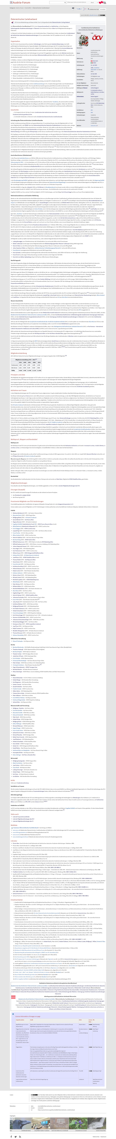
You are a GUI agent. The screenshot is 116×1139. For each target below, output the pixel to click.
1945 (95, 74)
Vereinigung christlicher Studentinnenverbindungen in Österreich (67, 317)
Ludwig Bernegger (17, 241)
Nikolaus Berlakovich (18, 513)
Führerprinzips (33, 131)
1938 (92, 67)
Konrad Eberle (28, 222)
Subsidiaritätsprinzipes (58, 44)
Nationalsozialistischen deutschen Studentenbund (77, 131)
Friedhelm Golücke (18, 872)
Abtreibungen (76, 797)
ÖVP (29, 802)
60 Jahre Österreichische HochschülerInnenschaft (47, 913)
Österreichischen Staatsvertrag (83, 295)
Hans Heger (16, 548)
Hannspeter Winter (18, 752)
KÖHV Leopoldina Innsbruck (33, 624)
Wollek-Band (65, 324)
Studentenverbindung (23, 783)
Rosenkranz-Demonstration (40, 225)
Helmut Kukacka (17, 568)
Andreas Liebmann (18, 573)
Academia (55, 102)
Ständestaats (81, 169)
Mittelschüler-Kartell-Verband (51, 312)
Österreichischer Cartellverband (65, 999)
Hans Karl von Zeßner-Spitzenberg (22, 257)
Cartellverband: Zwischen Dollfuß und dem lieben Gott (29, 970)
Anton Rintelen (39, 209)
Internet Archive (82, 913)
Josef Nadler (93, 209)
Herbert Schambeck (18, 611)
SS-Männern (40, 187)
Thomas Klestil (17, 559)
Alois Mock (65, 297)
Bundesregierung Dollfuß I (21, 180)
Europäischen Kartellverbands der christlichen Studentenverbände (47, 321)
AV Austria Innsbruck (18, 405)
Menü (92, 2)
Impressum (103, 1136)
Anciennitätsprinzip (67, 48)
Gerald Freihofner (17, 686)
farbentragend (94, 96)
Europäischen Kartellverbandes (82, 429)
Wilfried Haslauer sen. (18, 542)
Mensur (85, 88)
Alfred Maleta (16, 582)
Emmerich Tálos (101, 941)
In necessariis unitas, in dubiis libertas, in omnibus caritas (97, 92)
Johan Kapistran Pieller (19, 248)
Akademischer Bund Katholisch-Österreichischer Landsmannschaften (29, 986)
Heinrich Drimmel (29, 177)
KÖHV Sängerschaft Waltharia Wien (34, 553)
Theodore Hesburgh (18, 649)
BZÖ (36, 341)
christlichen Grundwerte (82, 386)
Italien (94, 63)
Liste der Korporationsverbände (21, 817)
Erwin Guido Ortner (18, 730)
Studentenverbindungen (26, 28)
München (70, 336)
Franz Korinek (16, 564)
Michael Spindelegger (18, 622)
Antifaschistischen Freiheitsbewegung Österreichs (48, 248)
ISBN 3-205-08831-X (56, 867)
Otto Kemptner (24, 171)
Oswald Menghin (44, 202)
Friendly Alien (27, 1130)
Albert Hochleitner (17, 763)
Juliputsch (29, 187)
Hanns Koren (16, 562)
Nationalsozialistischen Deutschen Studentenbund (47, 125)
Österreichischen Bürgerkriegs (57, 182)
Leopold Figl (46, 295)
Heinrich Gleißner (17, 537)
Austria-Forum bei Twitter (15, 1136)
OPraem (21, 656)
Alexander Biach (17, 515)
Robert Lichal (16, 571)
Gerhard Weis (16, 702)
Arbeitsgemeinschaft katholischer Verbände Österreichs (68, 326)
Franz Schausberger (18, 613)
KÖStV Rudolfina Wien (75, 479)
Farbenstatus (80, 96)
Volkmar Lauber (81, 941)
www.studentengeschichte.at (20, 837)
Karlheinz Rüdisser (18, 604)
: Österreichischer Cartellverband (25, 828)
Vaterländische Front (28, 524)
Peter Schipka (16, 663)
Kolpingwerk (33, 1005)
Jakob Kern (16, 656)
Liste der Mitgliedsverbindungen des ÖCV (69, 486)
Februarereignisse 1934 (17, 162)
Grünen (37, 802)
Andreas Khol (16, 555)
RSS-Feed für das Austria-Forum (20, 1136)
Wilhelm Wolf (65, 202)
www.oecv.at (94, 125)
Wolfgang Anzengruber (19, 761)
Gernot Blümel (16, 520)
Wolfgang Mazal (17, 721)
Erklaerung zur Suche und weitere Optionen (76, 2)
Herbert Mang (16, 719)
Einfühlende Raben (44, 1130)
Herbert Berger (17, 680)
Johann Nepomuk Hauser (19, 546)
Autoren (92, 1095)
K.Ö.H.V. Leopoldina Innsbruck (49, 424)
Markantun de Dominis (71, 445)
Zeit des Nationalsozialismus (67, 218)
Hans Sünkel (16, 743)
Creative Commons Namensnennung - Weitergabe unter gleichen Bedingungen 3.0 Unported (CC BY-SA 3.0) (58, 1097)
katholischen (55, 26)
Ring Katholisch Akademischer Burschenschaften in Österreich (37, 990)
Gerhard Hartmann (18, 893)
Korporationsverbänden (17, 283)
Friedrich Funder (17, 689)
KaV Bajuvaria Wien (30, 559)
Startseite (11, 2)
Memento (63, 913)
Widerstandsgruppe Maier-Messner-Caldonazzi (57, 243)
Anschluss (19, 214)
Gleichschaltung (15, 131)
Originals (50, 959)
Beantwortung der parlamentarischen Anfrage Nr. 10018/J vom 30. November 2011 (36, 952)
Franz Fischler (16, 533)
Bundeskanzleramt (51, 187)
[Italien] (92, 63)
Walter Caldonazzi (17, 243)
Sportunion (98, 1003)
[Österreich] (91, 61)
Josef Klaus (16, 297)
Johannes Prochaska (18, 597)
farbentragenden (15, 28)
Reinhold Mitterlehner (18, 588)
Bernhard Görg (17, 539)
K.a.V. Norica (26, 396)
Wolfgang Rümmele (18, 606)
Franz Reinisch (16, 250)
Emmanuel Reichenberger (19, 660)
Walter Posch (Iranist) (18, 737)
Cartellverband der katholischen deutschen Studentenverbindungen (66, 986)
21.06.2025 (86, 1095)
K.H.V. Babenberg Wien (93, 418)
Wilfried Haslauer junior (19, 544)
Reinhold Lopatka (17, 579)
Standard (58, 972)
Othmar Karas (16, 553)
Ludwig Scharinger (18, 770)
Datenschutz (96, 1136)
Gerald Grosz (55, 341)
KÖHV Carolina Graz (30, 528)
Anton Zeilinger (17, 755)
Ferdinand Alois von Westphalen (21, 750)
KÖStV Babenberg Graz (33, 579)
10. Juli (92, 65)
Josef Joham (16, 765)
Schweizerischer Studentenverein (88, 990)
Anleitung (39, 961)
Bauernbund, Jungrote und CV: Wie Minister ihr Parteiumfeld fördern (33, 948)
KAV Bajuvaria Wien (40, 333)
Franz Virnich (16, 255)
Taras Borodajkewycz (78, 229)
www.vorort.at (16, 834)
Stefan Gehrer (16, 691)
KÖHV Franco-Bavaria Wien (45, 524)
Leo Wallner (16, 776)
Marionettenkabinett (94, 200)
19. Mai (92, 74)
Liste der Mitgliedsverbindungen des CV (23, 821)
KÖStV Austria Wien (30, 539)
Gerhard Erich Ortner (18, 732)
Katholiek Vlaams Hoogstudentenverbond (30, 317)
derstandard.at (73, 965)
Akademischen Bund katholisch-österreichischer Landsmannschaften (29, 315)
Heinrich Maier (17, 246)
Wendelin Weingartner (19, 631)
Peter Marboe (16, 584)
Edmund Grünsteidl (18, 715)
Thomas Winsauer (17, 633)
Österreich (95, 61)
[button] (79, 9)
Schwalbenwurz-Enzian (99, 1130)
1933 (96, 65)
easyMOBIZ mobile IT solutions (60, 1130)
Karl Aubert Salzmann (18, 608)
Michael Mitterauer (18, 726)
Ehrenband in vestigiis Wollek (22, 495)
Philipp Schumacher (18, 456)
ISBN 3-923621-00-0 (71, 872)
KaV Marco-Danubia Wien (56, 333)
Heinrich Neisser (17, 595)
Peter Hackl (16, 717)
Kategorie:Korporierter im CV (65, 504)
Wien (53, 28)
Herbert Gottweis (63, 941)
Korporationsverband (43, 26)
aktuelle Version (93, 15)
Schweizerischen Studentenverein (45, 286)
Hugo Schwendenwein (19, 667)
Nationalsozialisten (54, 214)
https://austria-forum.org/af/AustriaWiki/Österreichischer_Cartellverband (56, 1110)
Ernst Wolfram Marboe (19, 697)
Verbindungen (37, 44)
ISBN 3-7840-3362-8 (77, 893)
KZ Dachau (98, 220)
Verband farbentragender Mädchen (67, 992)
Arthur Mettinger (17, 723)
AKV (92, 112)
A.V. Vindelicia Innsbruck (56, 422)
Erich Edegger (16, 528)
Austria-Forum (21, 2)
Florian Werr (16, 843)
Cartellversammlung (38, 84)
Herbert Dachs (47, 941)
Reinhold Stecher (17, 669)
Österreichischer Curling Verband (61, 22)
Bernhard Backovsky (18, 647)
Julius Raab (53, 295)
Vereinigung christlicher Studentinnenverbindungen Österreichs (40, 1007)
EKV (92, 110)
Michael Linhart (17, 577)
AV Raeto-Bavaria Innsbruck (31, 555)
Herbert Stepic (16, 772)
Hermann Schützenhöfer (19, 617)
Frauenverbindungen (38, 791)
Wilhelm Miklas (17, 586)
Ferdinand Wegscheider (19, 700)
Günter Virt (16, 746)
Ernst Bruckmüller (17, 710)
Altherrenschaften (42, 55)
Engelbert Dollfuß (17, 524)
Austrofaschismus (24, 158)
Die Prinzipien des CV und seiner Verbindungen (27, 959)
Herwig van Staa (17, 624)
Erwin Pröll (16, 599)
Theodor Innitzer (17, 654)
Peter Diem (59, 479)
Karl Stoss (15, 774)
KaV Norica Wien (29, 520)
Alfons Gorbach (101, 295)
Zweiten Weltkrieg (45, 279)
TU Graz (102, 2)
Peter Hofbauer (17, 695)
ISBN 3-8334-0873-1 (21, 891)
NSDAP (26, 125)
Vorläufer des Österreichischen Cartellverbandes (49, 116)
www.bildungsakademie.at (20, 832)
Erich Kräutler (16, 658)
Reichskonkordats (32, 129)
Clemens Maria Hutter (18, 693)
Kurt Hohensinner (17, 551)
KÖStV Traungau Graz (31, 667)
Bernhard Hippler (17, 651)
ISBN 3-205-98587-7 (77, 939)
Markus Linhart (17, 575)
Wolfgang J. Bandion (18, 708)
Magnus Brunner (17, 522)
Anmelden (102, 9)
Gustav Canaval (17, 684)
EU (58, 297)
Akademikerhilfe (35, 166)
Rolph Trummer (17, 628)
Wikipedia (59, 1095)
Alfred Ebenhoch (17, 526)
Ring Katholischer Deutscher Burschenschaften (67, 990)
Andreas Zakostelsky (18, 635)
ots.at (39, 954)
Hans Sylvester (16, 252)
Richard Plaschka (17, 735)
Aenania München (91, 454)
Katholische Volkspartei (28, 526)
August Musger (17, 728)
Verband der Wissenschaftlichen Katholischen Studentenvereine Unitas (39, 992)
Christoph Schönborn (18, 665)
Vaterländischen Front (70, 171)
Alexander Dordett (17, 712)
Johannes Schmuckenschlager (21, 619)
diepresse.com (54, 968)
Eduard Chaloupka (18, 641)
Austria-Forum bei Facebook (11, 1136)
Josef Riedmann (17, 739)
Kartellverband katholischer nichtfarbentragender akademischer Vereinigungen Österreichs (80, 315)
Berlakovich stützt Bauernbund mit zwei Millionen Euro (29, 950)
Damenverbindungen (65, 418)
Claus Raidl (16, 767)
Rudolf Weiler (16, 748)
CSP (35, 524)
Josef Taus (15, 626)
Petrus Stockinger (17, 671)
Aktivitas (64, 53)
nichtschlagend (95, 88)
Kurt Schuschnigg (66, 192)
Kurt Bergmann (17, 682)
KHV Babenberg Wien (47, 542)
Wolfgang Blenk (17, 517)
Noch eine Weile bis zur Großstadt (78, 1130)
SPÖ (26, 802)
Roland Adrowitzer (18, 677)
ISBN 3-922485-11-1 (83, 887)
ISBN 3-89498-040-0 (87, 878)
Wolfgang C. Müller (91, 941)
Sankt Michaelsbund (80, 1005)
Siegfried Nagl (16, 593)
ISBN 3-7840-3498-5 (83, 896)
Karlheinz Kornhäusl (18, 566)
